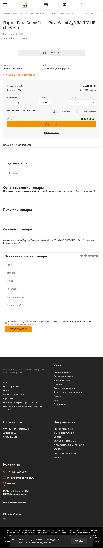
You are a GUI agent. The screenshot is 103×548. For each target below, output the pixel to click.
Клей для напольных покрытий (57, 191)
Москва (11, 483)
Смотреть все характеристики (19, 74)
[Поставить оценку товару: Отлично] (96, 256)
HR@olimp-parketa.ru (16, 494)
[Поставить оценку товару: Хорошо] (93, 256)
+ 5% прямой (65, 111)
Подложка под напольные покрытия (21, 191)
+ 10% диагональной (87, 111)
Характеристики (24, 145)
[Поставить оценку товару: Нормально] (89, 256)
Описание (8, 145)
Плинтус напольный (85, 191)
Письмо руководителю (65, 453)
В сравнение (53, 53)
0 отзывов (21, 38)
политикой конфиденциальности (21, 324)
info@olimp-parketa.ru (20, 477)
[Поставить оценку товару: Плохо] (85, 256)
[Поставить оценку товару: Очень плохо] (81, 256)
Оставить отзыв (18, 329)
